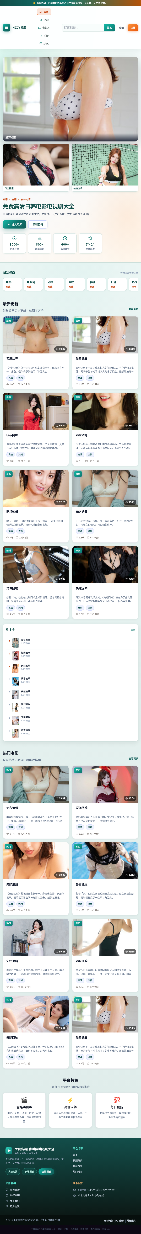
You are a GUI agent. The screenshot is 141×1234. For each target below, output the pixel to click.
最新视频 (78, 1166)
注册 (133, 27)
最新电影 (108, 1220)
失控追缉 (12, 961)
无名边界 (82, 512)
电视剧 (46, 27)
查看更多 (133, 309)
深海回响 (82, 808)
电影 (46, 20)
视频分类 (78, 1160)
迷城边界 (82, 435)
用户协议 (15, 1206)
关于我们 (15, 1201)
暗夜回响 (12, 435)
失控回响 (82, 588)
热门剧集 (119, 1220)
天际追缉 (12, 884)
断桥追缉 (12, 512)
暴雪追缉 (82, 884)
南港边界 (12, 359)
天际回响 (12, 1038)
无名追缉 (12, 808)
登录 (121, 27)
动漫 (46, 35)
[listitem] (12, 284)
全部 (133, 629)
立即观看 (46, 1171)
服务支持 (15, 1189)
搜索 (109, 27)
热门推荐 (78, 1171)
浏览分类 (131, 1220)
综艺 (46, 43)
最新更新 (38, 224)
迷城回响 (82, 961)
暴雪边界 (82, 359)
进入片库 (17, 224)
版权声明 (15, 1195)
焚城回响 (12, 588)
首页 (46, 12)
